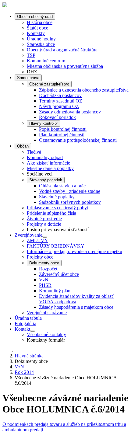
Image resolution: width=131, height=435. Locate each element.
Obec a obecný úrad (35, 16)
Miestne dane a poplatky (50, 168)
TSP (31, 55)
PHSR (45, 285)
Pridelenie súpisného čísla (51, 213)
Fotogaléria (25, 323)
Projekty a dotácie (44, 224)
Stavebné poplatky (57, 196)
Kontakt (22, 329)
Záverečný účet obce (59, 274)
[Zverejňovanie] (44, 237)
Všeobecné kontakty (46, 334)
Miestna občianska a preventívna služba (65, 66)
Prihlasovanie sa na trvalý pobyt (57, 207)
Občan (23, 146)
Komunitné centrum (46, 60)
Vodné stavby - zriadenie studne (69, 191)
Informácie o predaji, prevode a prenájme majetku (74, 251)
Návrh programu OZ (59, 106)
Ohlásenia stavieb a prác (62, 185)
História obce (39, 22)
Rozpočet (48, 268)
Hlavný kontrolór (43, 123)
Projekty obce (40, 256)
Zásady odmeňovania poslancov (70, 111)
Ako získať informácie (48, 162)
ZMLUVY (37, 240)
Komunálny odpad (45, 157)
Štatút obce (37, 27)
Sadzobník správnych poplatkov (70, 202)
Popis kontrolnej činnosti (63, 129)
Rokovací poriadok (57, 117)
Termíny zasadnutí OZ (60, 100)
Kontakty (36, 33)
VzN (43, 279)
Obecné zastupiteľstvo (49, 84)
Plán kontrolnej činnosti (61, 134)
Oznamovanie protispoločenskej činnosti (78, 140)
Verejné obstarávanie (47, 312)
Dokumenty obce (44, 263)
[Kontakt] (32, 331)
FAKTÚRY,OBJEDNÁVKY (55, 246)
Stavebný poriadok (45, 180)
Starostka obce (41, 44)
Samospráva (28, 77)
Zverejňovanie (28, 235)
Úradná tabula (28, 318)
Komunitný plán (54, 290)
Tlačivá (34, 152)
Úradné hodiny (41, 38)
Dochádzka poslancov (60, 95)
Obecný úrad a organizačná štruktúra (62, 49)
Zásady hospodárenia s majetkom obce (76, 307)
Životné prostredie (44, 218)
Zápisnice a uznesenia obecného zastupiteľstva (84, 89)
